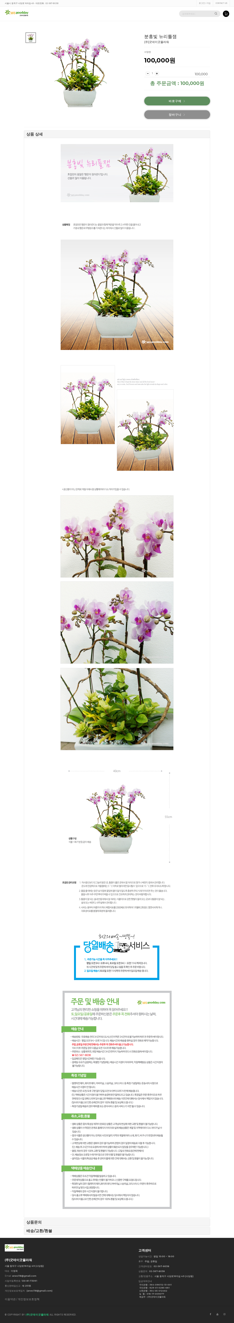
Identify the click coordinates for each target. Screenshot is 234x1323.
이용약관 (10, 1299)
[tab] (117, 134)
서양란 (147, 51)
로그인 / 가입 (205, 3)
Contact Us (221, 3)
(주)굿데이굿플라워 (37, 1314)
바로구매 (175, 101)
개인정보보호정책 (28, 1299)
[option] (30, 37)
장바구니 (175, 115)
